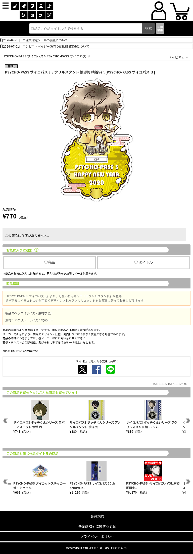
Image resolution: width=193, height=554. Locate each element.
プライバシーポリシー (97, 536)
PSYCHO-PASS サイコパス (23, 56)
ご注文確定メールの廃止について (45, 40)
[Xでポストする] (82, 369)
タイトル (146, 262)
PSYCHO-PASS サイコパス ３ (68, 56)
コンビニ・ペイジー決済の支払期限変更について (56, 46)
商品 (51, 262)
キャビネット (178, 57)
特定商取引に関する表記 (97, 526)
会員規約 (97, 516)
